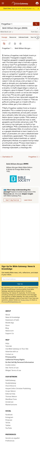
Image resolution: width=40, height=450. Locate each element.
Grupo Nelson (10, 391)
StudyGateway (10, 383)
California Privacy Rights (15, 359)
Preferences (9, 441)
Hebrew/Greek (23, 37)
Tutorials (8, 346)
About (7, 315)
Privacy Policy (25, 300)
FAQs (7, 343)
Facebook (9, 415)
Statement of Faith (12, 320)
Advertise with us (11, 351)
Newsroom (9, 331)
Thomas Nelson (11, 396)
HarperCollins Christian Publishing (18, 388)
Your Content (35, 37)
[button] (37, 3)
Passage (4, 37)
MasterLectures (11, 404)
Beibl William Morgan (14, 164)
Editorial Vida (10, 394)
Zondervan (9, 402)
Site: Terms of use (11, 368)
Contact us (9, 354)
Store (7, 325)
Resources (12, 37)
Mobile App (9, 323)
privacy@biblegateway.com (12, 302)
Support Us (9, 333)
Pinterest (8, 420)
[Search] (36, 24)
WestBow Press (11, 399)
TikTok (7, 423)
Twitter (8, 425)
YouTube (8, 428)
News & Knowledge (12, 317)
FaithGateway (10, 380)
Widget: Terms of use (13, 370)
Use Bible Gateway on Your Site (16, 349)
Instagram (9, 417)
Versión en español (12, 438)
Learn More (28, 200)
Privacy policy (10, 357)
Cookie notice (10, 365)
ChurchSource (10, 386)
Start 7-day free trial (12, 200)
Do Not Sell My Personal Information (19, 362)
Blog (7, 328)
